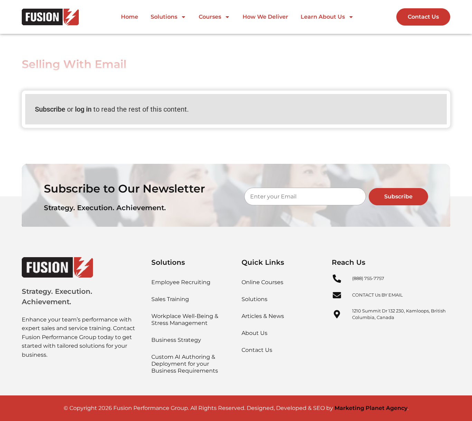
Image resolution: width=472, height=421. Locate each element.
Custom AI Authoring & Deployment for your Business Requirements (184, 364)
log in (83, 109)
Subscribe (50, 109)
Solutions (164, 16)
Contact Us (257, 350)
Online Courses (262, 282)
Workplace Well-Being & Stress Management (184, 319)
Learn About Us (323, 16)
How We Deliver (265, 16)
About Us (254, 333)
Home (129, 16)
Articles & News (263, 316)
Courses (210, 16)
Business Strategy (176, 340)
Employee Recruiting (180, 282)
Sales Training (170, 299)
